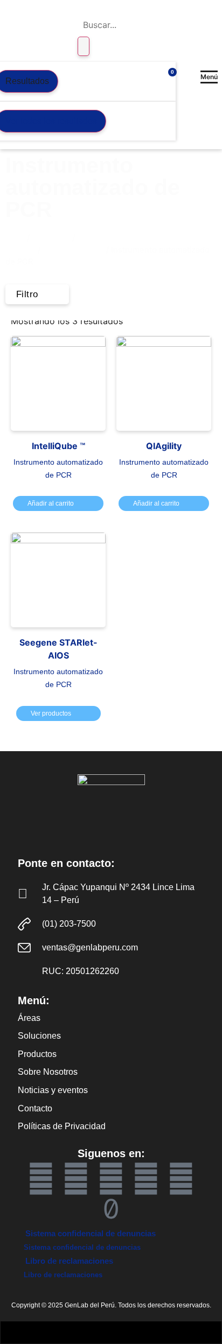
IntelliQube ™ (58, 445)
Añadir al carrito (50, 503)
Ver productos (51, 713)
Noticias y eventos (53, 1090)
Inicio (15, 238)
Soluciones (39, 1035)
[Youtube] (76, 1178)
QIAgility (164, 445)
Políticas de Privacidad (62, 1126)
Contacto (35, 1108)
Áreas (29, 1018)
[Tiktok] (111, 1208)
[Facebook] (40, 1178)
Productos (51, 238)
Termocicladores (73, 250)
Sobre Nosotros (48, 1071)
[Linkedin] (111, 1178)
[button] (209, 77)
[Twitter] (146, 1178)
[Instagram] (181, 1178)
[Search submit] (83, 46)
